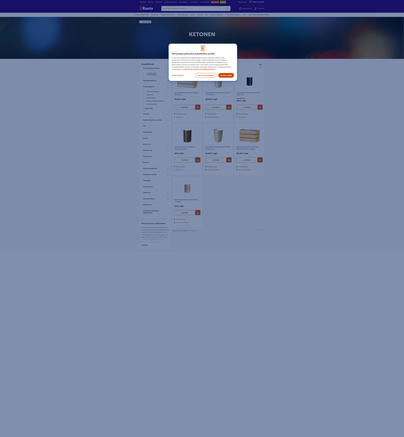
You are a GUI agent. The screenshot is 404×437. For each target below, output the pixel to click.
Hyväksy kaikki (226, 75)
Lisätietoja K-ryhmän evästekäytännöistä (198, 69)
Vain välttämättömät (206, 75)
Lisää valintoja (177, 75)
